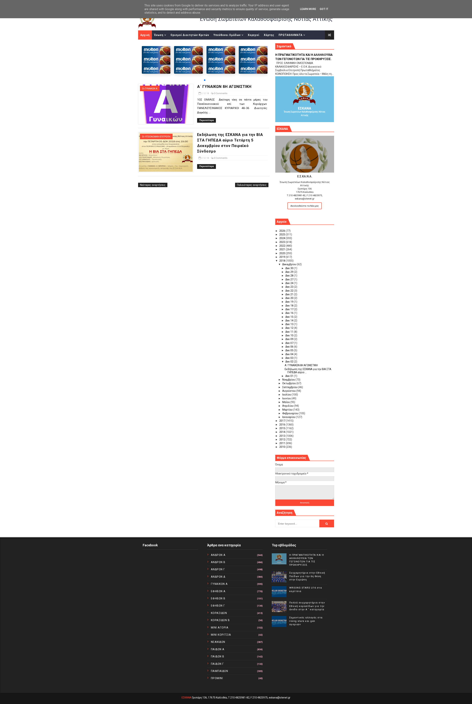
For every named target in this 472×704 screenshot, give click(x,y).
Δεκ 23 (289, 286)
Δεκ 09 (289, 339)
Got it (324, 9)
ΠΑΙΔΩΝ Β (217, 656)
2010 (282, 446)
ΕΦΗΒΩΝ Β (218, 598)
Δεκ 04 (289, 354)
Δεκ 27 (289, 279)
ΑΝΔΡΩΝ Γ (218, 569)
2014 (282, 431)
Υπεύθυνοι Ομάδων (227, 35)
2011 (282, 443)
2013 (282, 435)
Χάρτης (269, 35)
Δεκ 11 (289, 331)
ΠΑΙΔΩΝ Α (218, 649)
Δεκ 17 (289, 309)
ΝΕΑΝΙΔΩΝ (218, 641)
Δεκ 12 (289, 327)
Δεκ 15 (289, 316)
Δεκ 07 (289, 343)
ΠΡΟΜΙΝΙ (217, 678)
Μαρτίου (287, 409)
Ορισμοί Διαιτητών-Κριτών (190, 35)
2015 (282, 428)
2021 (282, 249)
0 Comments (220, 93)
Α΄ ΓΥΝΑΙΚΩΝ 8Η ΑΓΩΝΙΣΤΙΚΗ (224, 86)
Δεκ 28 (289, 275)
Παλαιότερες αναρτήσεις (252, 184)
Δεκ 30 (289, 268)
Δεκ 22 (289, 290)
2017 (282, 420)
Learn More (308, 9)
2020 (282, 253)
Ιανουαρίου (289, 417)
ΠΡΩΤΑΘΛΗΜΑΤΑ (290, 35)
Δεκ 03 (289, 357)
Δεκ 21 (289, 294)
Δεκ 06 (289, 346)
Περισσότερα (206, 120)
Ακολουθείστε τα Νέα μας (304, 205)
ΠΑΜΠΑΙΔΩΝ (219, 671)
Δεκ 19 (289, 301)
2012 (282, 439)
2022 (282, 245)
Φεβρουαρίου (290, 413)
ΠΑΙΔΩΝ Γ (217, 663)
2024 (282, 238)
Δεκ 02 (289, 361)
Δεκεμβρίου (289, 264)
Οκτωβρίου (289, 383)
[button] (204, 80)
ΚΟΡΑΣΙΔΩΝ (219, 613)
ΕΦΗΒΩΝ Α (218, 591)
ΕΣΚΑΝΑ (186, 697)
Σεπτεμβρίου (290, 387)
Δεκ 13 (289, 324)
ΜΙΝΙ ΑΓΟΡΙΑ (220, 627)
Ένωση (158, 35)
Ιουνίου (286, 398)
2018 (282, 260)
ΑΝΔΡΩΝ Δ (218, 576)
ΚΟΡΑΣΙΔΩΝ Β (220, 620)
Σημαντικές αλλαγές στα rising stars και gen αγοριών (306, 621)
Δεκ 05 (289, 350)
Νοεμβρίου (289, 379)
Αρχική (145, 35)
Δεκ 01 (289, 375)
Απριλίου (288, 405)
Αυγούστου (289, 390)
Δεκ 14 (289, 320)
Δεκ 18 (289, 305)
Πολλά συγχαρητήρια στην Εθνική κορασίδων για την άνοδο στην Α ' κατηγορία (307, 606)
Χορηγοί (253, 35)
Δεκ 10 (289, 335)
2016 (282, 424)
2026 (282, 230)
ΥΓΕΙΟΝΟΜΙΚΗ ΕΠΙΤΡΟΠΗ (157, 136)
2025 (282, 234)
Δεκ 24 (289, 283)
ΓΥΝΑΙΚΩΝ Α (151, 88)
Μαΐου (286, 402)
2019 (282, 256)
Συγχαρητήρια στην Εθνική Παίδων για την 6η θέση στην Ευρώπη (307, 576)
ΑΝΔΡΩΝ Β (218, 562)
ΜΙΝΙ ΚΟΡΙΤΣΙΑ (221, 634)
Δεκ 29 (289, 271)
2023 (282, 242)
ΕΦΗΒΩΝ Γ (218, 605)
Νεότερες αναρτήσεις (153, 184)
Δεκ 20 (289, 298)
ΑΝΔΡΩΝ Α (218, 555)
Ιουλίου (287, 394)
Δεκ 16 (289, 312)
